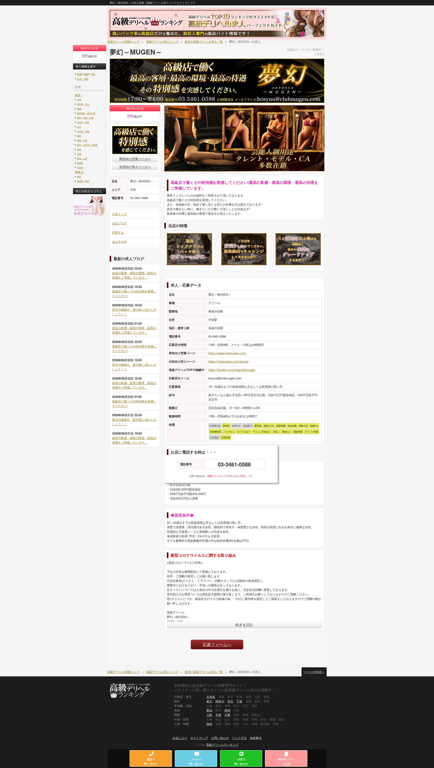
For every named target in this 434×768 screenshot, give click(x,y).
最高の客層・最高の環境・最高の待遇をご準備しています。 (134, 275)
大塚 (79, 153)
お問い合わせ (220, 738)
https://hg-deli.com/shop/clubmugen (231, 370)
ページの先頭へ (314, 672)
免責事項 (256, 738)
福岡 (209, 724)
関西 (86, 74)
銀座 (79, 135)
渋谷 (79, 99)
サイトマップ (199, 738)
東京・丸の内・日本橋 (87, 144)
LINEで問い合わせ (241, 761)
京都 (218, 715)
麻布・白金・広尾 (85, 117)
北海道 (210, 696)
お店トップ (119, 214)
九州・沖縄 (82, 79)
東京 (78, 95)
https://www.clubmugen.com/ (227, 353)
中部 (93, 74)
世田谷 (80, 167)
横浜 (79, 176)
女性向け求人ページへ (135, 166)
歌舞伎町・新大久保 (86, 113)
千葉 (239, 701)
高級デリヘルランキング (222, 744)
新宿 (79, 108)
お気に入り (179, 738)
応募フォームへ (217, 644)
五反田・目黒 (83, 131)
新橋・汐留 (82, 140)
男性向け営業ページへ (135, 158)
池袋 (79, 149)
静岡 (227, 710)
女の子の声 (119, 242)
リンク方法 (239, 738)
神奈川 (79, 172)
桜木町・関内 (83, 181)
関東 (79, 74)
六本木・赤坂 (83, 122)
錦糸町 (80, 162)
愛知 (209, 710)
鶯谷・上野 (82, 158)
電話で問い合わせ (151, 761)
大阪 (209, 715)
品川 (79, 126)
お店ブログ (119, 223)
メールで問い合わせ (196, 761)
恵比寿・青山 (83, 104)
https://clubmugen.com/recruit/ (228, 361)
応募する (118, 232)
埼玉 (230, 701)
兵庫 (227, 715)
